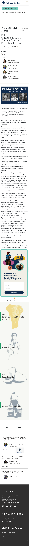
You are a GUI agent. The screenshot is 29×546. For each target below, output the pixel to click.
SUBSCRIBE (14, 292)
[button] (14, 276)
